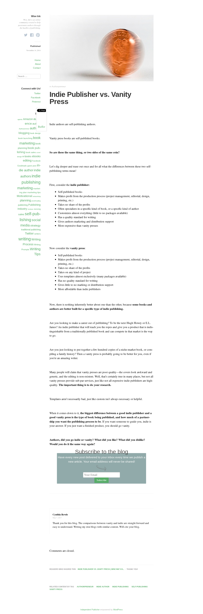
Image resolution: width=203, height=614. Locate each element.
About (38, 64)
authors (35, 128)
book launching (25, 138)
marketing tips (34, 192)
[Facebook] (31, 34)
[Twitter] (25, 34)
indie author (102, 587)
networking (37, 196)
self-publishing (140, 587)
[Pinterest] (38, 34)
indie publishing (120, 587)
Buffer (41, 126)
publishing (23, 205)
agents (20, 119)
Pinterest (36, 101)
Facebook (36, 97)
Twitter (37, 93)
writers (37, 234)
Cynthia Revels (60, 514)
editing (27, 160)
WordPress (118, 610)
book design (35, 133)
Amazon (28, 119)
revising (37, 209)
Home (38, 60)
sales (21, 214)
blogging (24, 133)
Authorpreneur (59, 86)
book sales (31, 152)
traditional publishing (31, 229)
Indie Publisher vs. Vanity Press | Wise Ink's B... (101, 569)
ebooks (36, 156)
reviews (30, 209)
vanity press (55, 589)
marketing (25, 188)
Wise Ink (36, 16)
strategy (35, 225)
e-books (26, 156)
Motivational (24, 196)
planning (25, 200)
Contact (37, 68)
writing (24, 238)
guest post (31, 166)
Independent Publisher (90, 610)
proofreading (36, 201)
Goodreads (22, 166)
